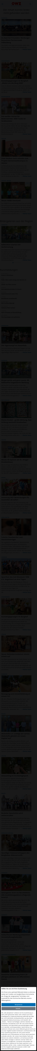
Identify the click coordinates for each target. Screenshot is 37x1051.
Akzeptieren (18, 1005)
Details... (18, 1009)
